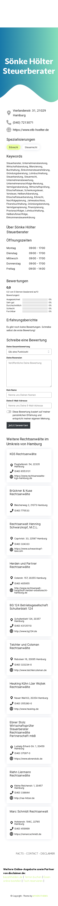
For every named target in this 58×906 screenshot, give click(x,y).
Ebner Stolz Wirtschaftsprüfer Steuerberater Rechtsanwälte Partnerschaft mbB (23, 729)
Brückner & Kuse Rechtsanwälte (21, 492)
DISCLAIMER (48, 853)
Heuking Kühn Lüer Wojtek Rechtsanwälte (27, 685)
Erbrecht (13, 147)
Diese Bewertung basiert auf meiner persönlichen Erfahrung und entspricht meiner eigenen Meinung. (31, 415)
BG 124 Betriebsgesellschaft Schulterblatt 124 (29, 606)
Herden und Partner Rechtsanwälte (23, 565)
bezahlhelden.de (12, 877)
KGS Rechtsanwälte (23, 454)
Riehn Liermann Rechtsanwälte (20, 773)
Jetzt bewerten (18, 425)
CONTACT (32, 853)
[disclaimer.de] (24, 14)
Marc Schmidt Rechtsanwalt (29, 811)
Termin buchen (33, 877)
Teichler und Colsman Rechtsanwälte (24, 646)
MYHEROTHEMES (40, 896)
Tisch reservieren (33, 880)
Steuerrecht (31, 147)
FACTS (20, 853)
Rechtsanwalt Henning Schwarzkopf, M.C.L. (25, 525)
